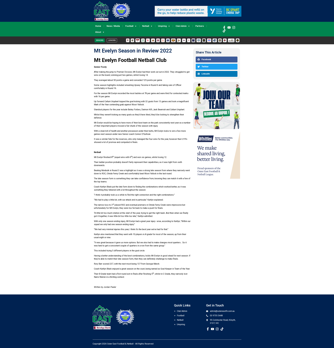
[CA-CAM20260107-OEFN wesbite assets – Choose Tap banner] (198, 15)
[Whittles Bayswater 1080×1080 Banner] (216, 178)
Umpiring (162, 26)
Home (98, 26)
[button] (216, 59)
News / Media (113, 26)
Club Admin (181, 26)
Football (129, 26)
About (98, 32)
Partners (199, 26)
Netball (145, 26)
